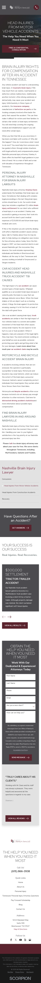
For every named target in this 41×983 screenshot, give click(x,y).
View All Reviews (16, 818)
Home (20, 882)
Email (8, 698)
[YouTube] (20, 940)
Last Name (10, 683)
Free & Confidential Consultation (19, 49)
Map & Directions (20, 929)
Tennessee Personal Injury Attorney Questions (20, 896)
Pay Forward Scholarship (20, 900)
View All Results (13, 625)
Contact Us (20, 909)
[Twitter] (16, 940)
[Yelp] (25, 940)
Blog (20, 904)
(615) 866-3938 (20, 871)
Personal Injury (20, 891)
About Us (20, 887)
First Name (10, 676)
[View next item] (9, 617)
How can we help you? (15, 713)
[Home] (20, 7)
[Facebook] (11, 940)
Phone (9, 690)
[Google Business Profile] (30, 940)
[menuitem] (20, 479)
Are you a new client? (15, 705)
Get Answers (18, 528)
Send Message (18, 757)
